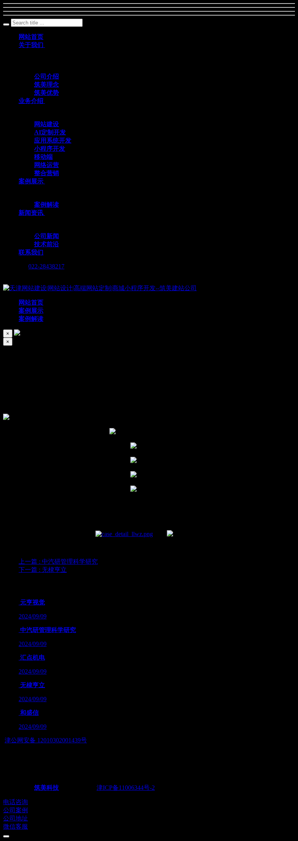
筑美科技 (46, 787)
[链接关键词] (124, 534)
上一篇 (58, 561)
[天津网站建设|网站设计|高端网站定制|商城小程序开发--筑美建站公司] (100, 288)
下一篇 (43, 569)
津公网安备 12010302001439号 (46, 740)
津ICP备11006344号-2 (126, 787)
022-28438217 (46, 266)
